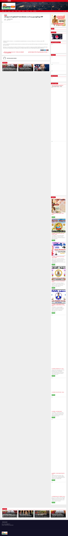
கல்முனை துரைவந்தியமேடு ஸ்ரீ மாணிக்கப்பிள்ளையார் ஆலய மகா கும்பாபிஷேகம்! (24, 515)
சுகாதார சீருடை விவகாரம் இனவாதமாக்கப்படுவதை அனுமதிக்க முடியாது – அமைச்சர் (9, 68)
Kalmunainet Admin (12, 58)
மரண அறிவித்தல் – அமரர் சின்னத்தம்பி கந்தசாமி (57, 411)
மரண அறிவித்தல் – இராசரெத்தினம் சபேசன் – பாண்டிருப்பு (58, 368)
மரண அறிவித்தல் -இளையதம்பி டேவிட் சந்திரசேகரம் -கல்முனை (58, 496)
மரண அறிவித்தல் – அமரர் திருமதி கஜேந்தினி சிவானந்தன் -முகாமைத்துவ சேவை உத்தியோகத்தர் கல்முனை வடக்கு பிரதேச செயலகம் (58, 305)
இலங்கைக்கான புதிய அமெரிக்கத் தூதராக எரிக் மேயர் (40, 68)
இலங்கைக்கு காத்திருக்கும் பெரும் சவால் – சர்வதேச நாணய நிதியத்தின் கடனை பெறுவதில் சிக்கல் (14, 52)
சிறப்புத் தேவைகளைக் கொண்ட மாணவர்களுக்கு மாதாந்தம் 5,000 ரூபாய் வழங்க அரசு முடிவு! (24, 68)
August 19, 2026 (54, 516)
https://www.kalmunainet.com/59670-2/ (57, 85)
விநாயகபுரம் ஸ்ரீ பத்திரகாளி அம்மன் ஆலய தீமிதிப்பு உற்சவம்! (41, 514)
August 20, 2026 (6, 516)
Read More (53, 264)
